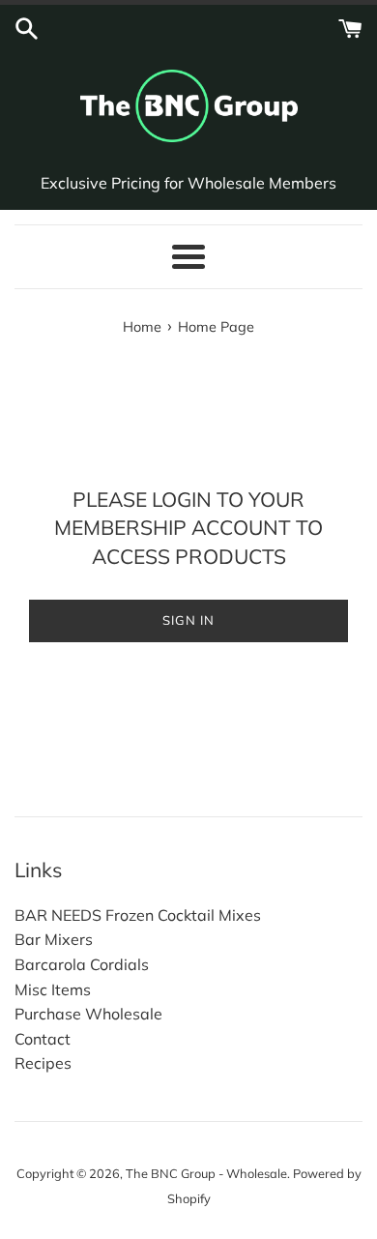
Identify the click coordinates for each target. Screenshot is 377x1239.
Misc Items (52, 989)
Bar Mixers (53, 939)
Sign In (188, 620)
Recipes (43, 1063)
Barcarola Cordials (81, 964)
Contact (42, 1038)
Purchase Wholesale (88, 1013)
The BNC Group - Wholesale (206, 1173)
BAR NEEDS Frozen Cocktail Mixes (137, 915)
